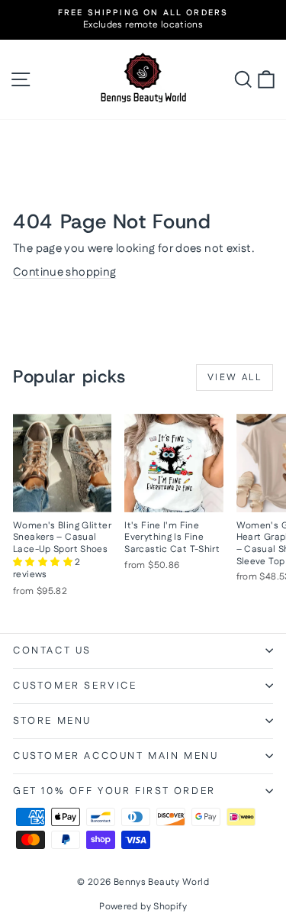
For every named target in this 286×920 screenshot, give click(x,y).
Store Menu (52, 721)
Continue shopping (64, 272)
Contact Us (52, 650)
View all (234, 377)
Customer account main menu (116, 756)
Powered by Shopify (143, 906)
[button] (44, 562)
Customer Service (75, 685)
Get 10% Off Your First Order (114, 791)
